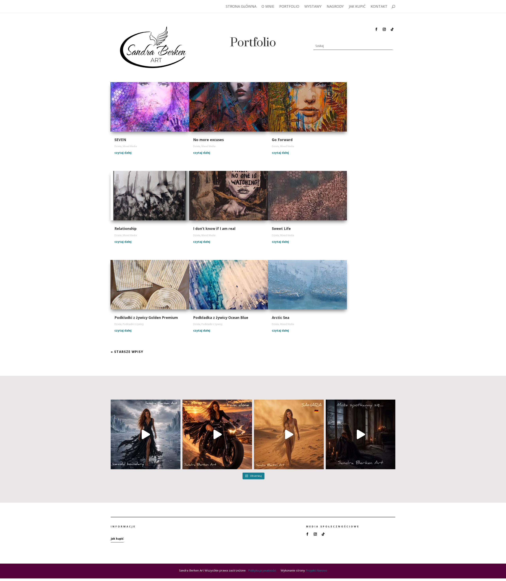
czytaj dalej (122, 152)
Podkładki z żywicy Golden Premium (146, 317)
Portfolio (289, 7)
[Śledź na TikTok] (392, 29)
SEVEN (120, 139)
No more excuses (208, 139)
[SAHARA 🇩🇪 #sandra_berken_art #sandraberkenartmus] (289, 434)
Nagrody (335, 7)
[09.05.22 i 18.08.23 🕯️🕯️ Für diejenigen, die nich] (361, 434)
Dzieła (118, 146)
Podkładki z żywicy (133, 324)
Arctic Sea (280, 317)
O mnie (267, 7)
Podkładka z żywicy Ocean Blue (220, 317)
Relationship (125, 228)
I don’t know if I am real (214, 228)
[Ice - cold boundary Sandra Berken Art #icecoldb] (145, 434)
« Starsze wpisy (127, 352)
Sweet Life (281, 228)
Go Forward (282, 139)
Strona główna (241, 7)
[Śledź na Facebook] (376, 29)
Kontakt (379, 7)
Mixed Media (130, 146)
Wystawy (313, 7)
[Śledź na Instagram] (384, 29)
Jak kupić (357, 7)
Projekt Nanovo (316, 570)
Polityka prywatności (264, 570)
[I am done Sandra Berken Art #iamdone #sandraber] (217, 434)
